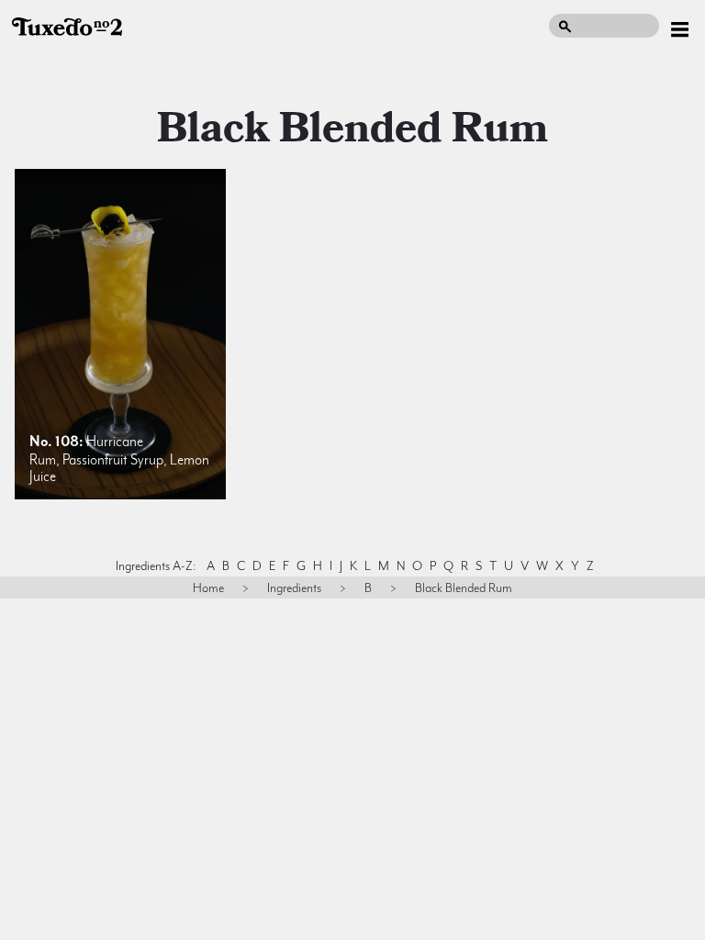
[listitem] (120, 334)
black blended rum (352, 128)
